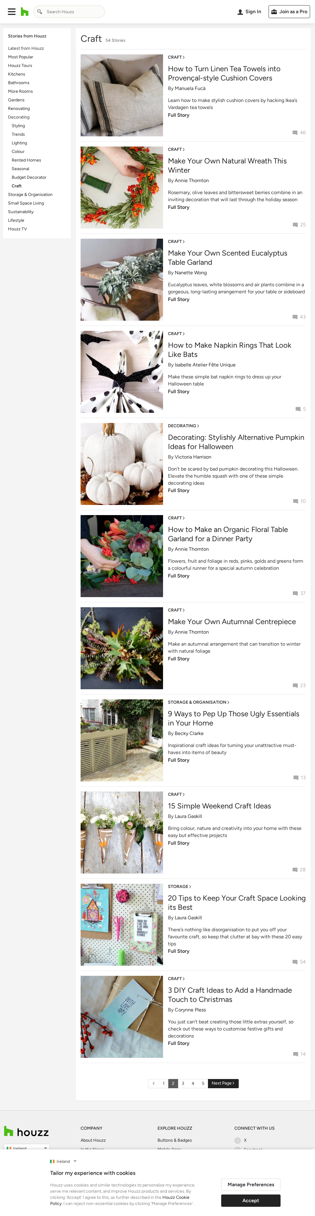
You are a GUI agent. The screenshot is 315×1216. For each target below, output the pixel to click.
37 (303, 593)
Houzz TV (17, 229)
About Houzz (93, 1140)
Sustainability (21, 211)
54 (303, 962)
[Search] (40, 12)
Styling (18, 125)
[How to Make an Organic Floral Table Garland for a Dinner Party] (122, 555)
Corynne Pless (190, 1010)
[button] (11, 11)
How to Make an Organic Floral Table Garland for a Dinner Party (228, 534)
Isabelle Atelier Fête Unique (205, 365)
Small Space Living (26, 203)
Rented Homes (26, 160)
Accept (250, 1200)
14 (303, 1054)
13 (303, 777)
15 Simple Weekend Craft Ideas (219, 805)
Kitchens (16, 74)
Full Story (178, 115)
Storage (178, 886)
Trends (18, 134)
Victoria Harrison (193, 457)
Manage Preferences (251, 1184)
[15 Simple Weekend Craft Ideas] (122, 832)
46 (303, 132)
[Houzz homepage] (24, 11)
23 (303, 685)
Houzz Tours (20, 65)
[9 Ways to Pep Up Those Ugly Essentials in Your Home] (122, 740)
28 (303, 870)
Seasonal (20, 168)
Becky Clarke (189, 733)
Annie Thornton (192, 180)
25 (303, 225)
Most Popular (20, 57)
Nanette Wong (191, 273)
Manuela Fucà (190, 88)
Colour (18, 151)
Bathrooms (19, 82)
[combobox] (69, 12)
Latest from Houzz (26, 48)
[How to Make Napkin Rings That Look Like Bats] (122, 371)
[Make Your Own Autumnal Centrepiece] (122, 648)
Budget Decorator (29, 177)
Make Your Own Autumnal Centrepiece (232, 621)
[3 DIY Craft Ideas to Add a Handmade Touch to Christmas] (122, 1016)
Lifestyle (16, 220)
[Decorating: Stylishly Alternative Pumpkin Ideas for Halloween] (122, 463)
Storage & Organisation (30, 194)
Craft (17, 186)
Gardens (16, 100)
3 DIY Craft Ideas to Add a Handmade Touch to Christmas (230, 995)
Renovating (19, 108)
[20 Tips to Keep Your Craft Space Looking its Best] (122, 924)
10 (303, 501)
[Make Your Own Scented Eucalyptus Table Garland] (122, 279)
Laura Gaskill (188, 816)
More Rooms (20, 91)
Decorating (19, 117)
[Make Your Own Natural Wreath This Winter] (122, 187)
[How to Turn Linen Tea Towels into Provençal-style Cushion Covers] (122, 95)
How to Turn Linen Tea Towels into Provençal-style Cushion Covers (224, 73)
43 (303, 317)
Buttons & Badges (175, 1140)
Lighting (19, 143)
